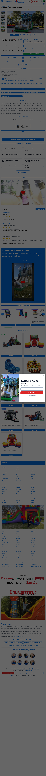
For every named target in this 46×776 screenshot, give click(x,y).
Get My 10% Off (32, 392)
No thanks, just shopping (31, 395)
